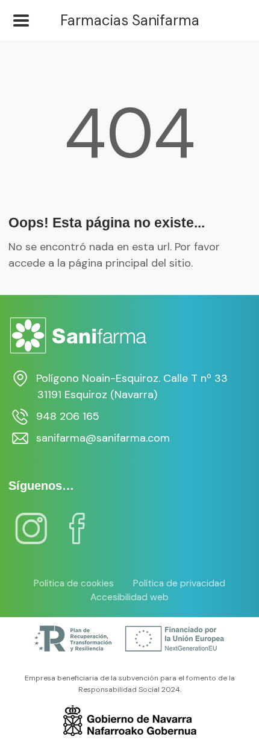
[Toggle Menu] (21, 20)
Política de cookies (74, 583)
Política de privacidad (179, 583)
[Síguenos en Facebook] (77, 536)
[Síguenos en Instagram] (31, 536)
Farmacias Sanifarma (129, 20)
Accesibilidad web (129, 597)
